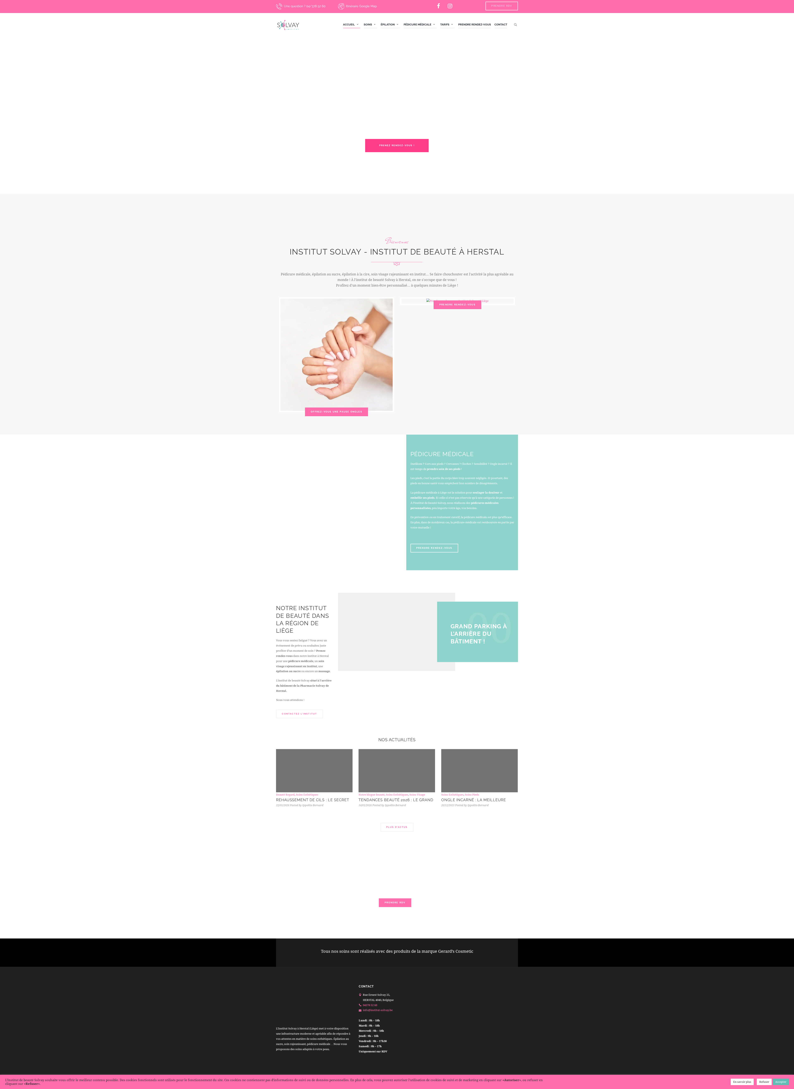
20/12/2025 (447, 805)
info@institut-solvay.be (378, 1010)
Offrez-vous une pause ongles (336, 411)
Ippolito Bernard (312, 805)
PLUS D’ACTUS (397, 827)
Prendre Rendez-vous (457, 304)
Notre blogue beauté (372, 794)
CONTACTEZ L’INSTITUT (299, 713)
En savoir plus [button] (742, 1081)
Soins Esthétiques (307, 794)
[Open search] (516, 25)
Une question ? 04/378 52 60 (304, 6)
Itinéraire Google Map (361, 6)
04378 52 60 (370, 1005)
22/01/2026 (282, 805)
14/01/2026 (365, 805)
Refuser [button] (764, 1081)
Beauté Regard (285, 794)
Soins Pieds (472, 794)
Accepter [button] (780, 1081)
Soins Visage (417, 794)
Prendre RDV (501, 6)
